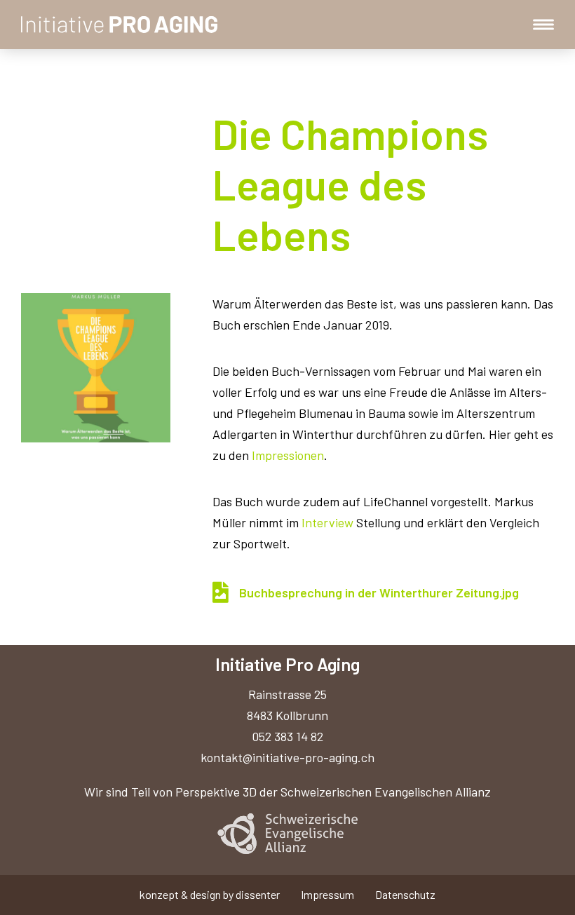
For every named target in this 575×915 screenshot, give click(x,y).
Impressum (327, 894)
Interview (327, 522)
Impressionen (288, 455)
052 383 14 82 (287, 736)
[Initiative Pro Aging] (120, 24)
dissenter (258, 894)
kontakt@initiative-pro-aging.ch (287, 757)
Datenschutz (405, 894)
